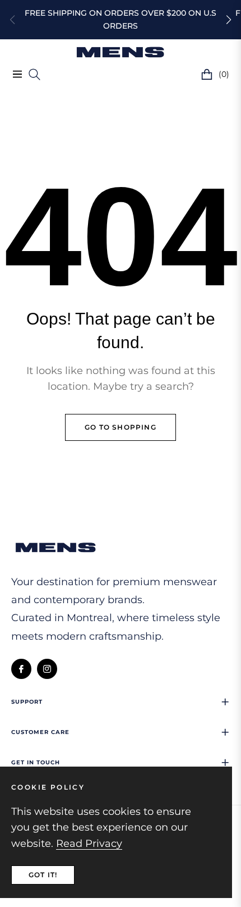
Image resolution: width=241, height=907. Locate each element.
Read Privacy (89, 843)
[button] (228, 19)
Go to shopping (120, 427)
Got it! (43, 874)
